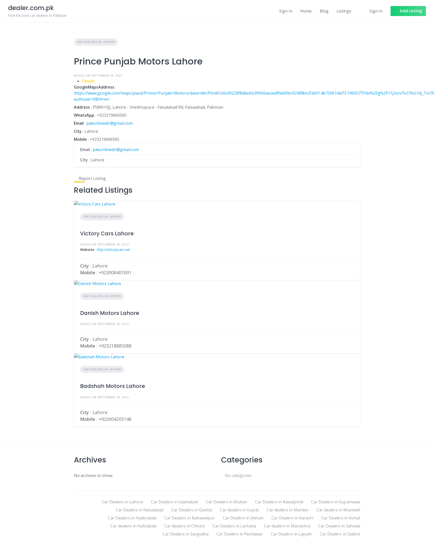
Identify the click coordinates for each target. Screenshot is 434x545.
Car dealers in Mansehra (287, 526)
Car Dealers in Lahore (96, 42)
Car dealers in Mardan (287, 510)
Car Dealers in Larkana (234, 526)
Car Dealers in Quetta (191, 510)
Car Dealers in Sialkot (340, 534)
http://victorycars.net (113, 249)
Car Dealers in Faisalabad (139, 510)
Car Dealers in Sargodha (185, 534)
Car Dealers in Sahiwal (339, 526)
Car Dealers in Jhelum (243, 518)
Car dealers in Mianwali (338, 510)
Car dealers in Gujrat (239, 510)
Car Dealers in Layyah (291, 534)
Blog (324, 11)
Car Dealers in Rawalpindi (279, 502)
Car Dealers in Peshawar (239, 534)
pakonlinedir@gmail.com (109, 123)
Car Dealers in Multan (226, 502)
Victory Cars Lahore (107, 233)
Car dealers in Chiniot (184, 526)
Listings (344, 11)
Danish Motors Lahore (109, 313)
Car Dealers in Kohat (340, 518)
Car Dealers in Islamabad (174, 502)
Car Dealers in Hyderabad (132, 518)
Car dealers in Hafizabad (133, 526)
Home (306, 11)
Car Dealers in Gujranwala (335, 502)
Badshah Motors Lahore (112, 386)
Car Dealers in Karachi (292, 518)
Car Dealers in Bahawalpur (189, 518)
